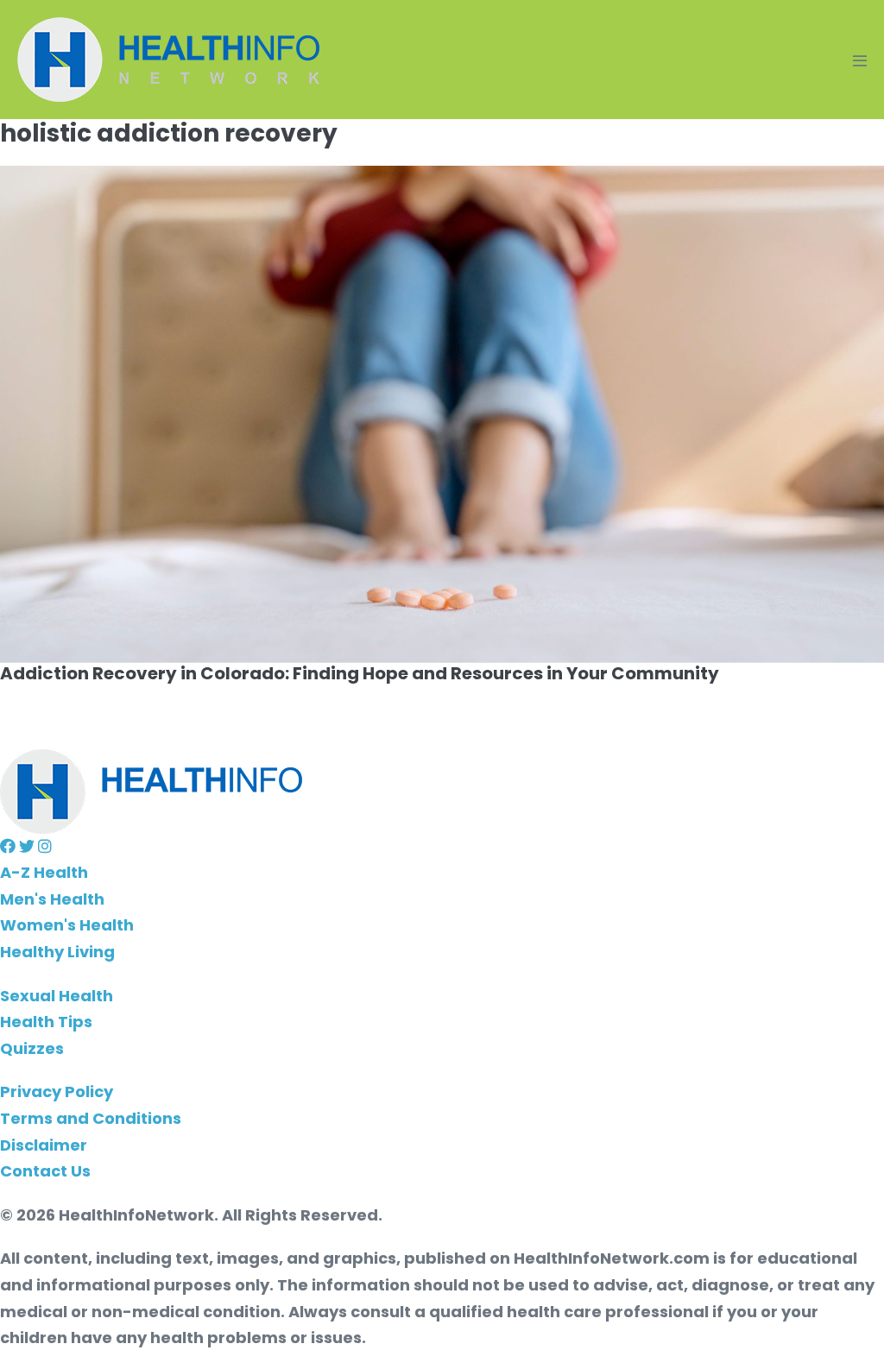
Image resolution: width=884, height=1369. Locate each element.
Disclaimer (43, 1145)
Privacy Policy (56, 1091)
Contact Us (45, 1171)
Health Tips (46, 1021)
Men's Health (52, 899)
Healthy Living (57, 951)
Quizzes (32, 1048)
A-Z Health (44, 872)
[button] (9, 846)
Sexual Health (56, 995)
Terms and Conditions (90, 1118)
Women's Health (67, 925)
